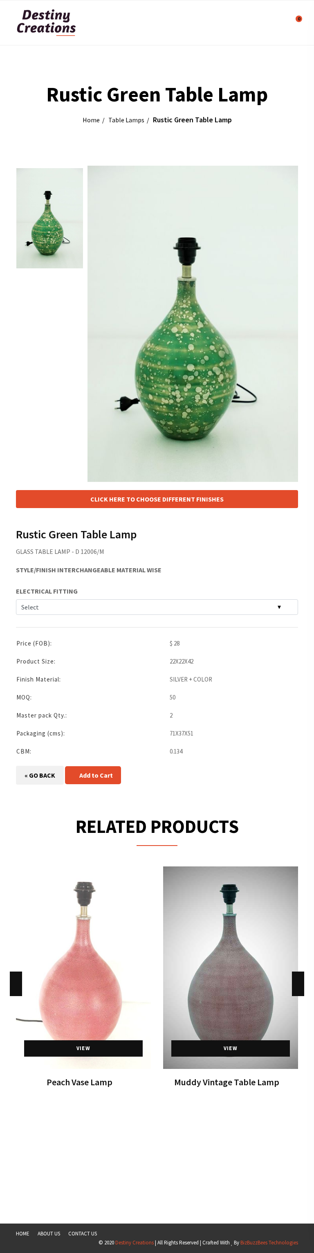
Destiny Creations (134, 1242)
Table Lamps (126, 120)
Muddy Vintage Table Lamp (226, 1082)
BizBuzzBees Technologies (269, 1242)
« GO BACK (40, 775)
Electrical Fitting (47, 591)
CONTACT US (82, 1233)
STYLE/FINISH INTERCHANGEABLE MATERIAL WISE (88, 570)
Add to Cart (95, 775)
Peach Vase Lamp (79, 1082)
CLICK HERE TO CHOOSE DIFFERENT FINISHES (157, 499)
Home (91, 120)
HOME (22, 1233)
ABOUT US (49, 1233)
